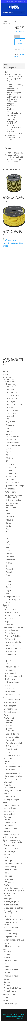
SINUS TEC (10, 422)
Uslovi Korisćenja (10, 1003)
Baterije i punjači (9, 994)
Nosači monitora (11, 869)
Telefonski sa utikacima (14, 676)
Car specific (12, 386)
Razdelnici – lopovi (11, 930)
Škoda (8, 587)
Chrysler (9, 520)
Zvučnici (7, 761)
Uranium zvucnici (14, 404)
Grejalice (7, 895)
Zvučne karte (9, 885)
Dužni (6, 607)
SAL (7, 428)
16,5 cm (9, 458)
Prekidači (9, 913)
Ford (8, 535)
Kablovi (13, 21)
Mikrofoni (8, 782)
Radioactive (12, 398)
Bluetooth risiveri (11, 709)
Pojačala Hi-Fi (10, 787)
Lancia (9, 550)
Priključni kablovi (11, 927)
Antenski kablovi (12, 612)
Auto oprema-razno (12, 596)
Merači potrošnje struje (13, 908)
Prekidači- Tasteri (11, 911)
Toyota (9, 590)
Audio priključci (10, 702)
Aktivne (9, 722)
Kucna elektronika (11, 905)
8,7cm (8, 449)
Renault (9, 572)
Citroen (9, 523)
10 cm (8, 452)
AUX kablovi (10, 639)
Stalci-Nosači (11, 749)
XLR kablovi (9, 688)
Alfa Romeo (11, 507)
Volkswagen (11, 593)
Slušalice (7, 793)
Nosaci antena (11, 828)
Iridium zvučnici (13, 392)
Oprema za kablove (12, 694)
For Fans (6, 1000)
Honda (9, 538)
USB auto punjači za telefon (12, 600)
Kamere (7, 854)
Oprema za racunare (11, 840)
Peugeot (9, 569)
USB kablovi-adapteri (19, 52)
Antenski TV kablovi (13, 636)
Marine (10, 407)
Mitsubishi (10, 559)
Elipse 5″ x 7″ (11, 467)
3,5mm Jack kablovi (13, 630)
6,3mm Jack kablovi (13, 633)
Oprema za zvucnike (13, 776)
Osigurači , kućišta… (14, 500)
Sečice (6, 979)
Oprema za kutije (13, 755)
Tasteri (8, 916)
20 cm (8, 461)
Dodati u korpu (20, 42)
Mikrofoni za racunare (13, 863)
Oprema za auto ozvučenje (11, 504)
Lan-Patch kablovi (11, 848)
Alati (4, 949)
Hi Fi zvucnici (10, 769)
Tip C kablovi (10, 679)
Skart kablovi (10, 673)
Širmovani (9, 624)
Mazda (9, 553)
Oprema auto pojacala (14, 495)
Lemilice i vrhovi (10, 960)
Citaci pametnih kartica (13, 842)
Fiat (7, 532)
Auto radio (9, 479)
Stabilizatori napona (12, 933)
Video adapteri (10, 811)
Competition (12, 389)
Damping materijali (11, 799)
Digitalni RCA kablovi (13, 642)
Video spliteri (9, 814)
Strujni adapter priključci (14, 940)
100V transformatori (12, 699)
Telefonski (9, 618)
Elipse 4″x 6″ (11, 464)
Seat (8, 578)
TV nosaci (7, 831)
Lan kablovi (9, 657)
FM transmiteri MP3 (13, 482)
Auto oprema (8, 377)
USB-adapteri (9, 882)
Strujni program (9, 893)
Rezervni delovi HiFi (13, 779)
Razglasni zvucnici (12, 773)
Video (5, 802)
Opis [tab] (6, 65)
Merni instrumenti (11, 969)
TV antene (9, 825)
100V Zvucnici (10, 763)
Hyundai (9, 541)
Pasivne (9, 725)
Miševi (6, 857)
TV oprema (8, 817)
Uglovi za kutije (12, 737)
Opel (8, 566)
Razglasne (9, 720)
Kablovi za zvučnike (13, 615)
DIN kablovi (9, 645)
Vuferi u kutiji (13, 439)
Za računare (10, 691)
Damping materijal (14, 743)
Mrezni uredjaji (10, 866)
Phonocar (10, 425)
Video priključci (10, 808)
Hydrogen (11, 401)
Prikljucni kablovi (12, 667)
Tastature (8, 876)
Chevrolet (10, 516)
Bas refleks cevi (12, 734)
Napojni (8, 621)
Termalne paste (10, 991)
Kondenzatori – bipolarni (14, 890)
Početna (6, 21)
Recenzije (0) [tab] (10, 67)
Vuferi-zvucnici (13, 436)
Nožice (9, 752)
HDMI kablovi (10, 651)
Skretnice (10, 730)
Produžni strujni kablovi (13, 919)
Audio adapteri (10, 706)
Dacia (8, 526)
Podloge (7, 873)
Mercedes (10, 556)
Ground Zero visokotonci (12, 411)
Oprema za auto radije (14, 485)
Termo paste (9, 879)
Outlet (5, 997)
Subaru (9, 581)
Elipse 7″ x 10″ (12, 476)
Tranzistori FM (10, 796)
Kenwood (10, 416)
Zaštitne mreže (12, 442)
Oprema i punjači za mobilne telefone (11, 835)
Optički (8, 660)
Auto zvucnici (10, 381)
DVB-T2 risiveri (11, 822)
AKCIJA (5, 371)
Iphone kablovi (11, 654)
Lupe (6, 963)
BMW (8, 513)
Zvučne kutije (9, 718)
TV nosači (9, 819)
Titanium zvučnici (14, 395)
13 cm (8, 455)
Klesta (6, 966)
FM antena (8, 715)
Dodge (8, 529)
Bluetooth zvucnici (11, 712)
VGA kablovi (10, 685)
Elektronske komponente (13, 888)
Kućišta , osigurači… (12, 901)
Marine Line (10, 489)
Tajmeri (7, 943)
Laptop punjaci (10, 851)
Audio (5, 697)
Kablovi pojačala (13, 497)
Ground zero (11, 384)
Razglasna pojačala (13, 790)
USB (20, 54)
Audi (8, 510)
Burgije (7, 954)
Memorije (8, 860)
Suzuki (9, 584)
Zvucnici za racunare (12, 845)
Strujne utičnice (10, 936)
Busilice (7, 957)
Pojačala (7, 785)
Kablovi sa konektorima (13, 627)
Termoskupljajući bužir (13, 988)
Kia (7, 547)
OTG (7, 663)
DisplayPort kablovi (13, 648)
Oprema (8, 728)
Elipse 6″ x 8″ (11, 470)
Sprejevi (7, 982)
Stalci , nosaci (9, 758)
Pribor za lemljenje (11, 976)
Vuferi (8, 434)
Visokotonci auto (13, 445)
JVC (7, 419)
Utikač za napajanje (12, 946)
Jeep (8, 544)
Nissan (9, 563)
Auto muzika (9, 379)
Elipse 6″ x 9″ (11, 473)
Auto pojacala (10, 492)
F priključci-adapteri (12, 805)
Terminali (10, 740)
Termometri (9, 985)
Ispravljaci (8, 898)
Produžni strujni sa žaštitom (11, 923)
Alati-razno (8, 951)
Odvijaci (7, 972)
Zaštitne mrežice (13, 746)
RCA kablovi (10, 670)
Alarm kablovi (10, 609)
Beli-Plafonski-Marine (14, 766)
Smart (8, 575)
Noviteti (6, 374)
